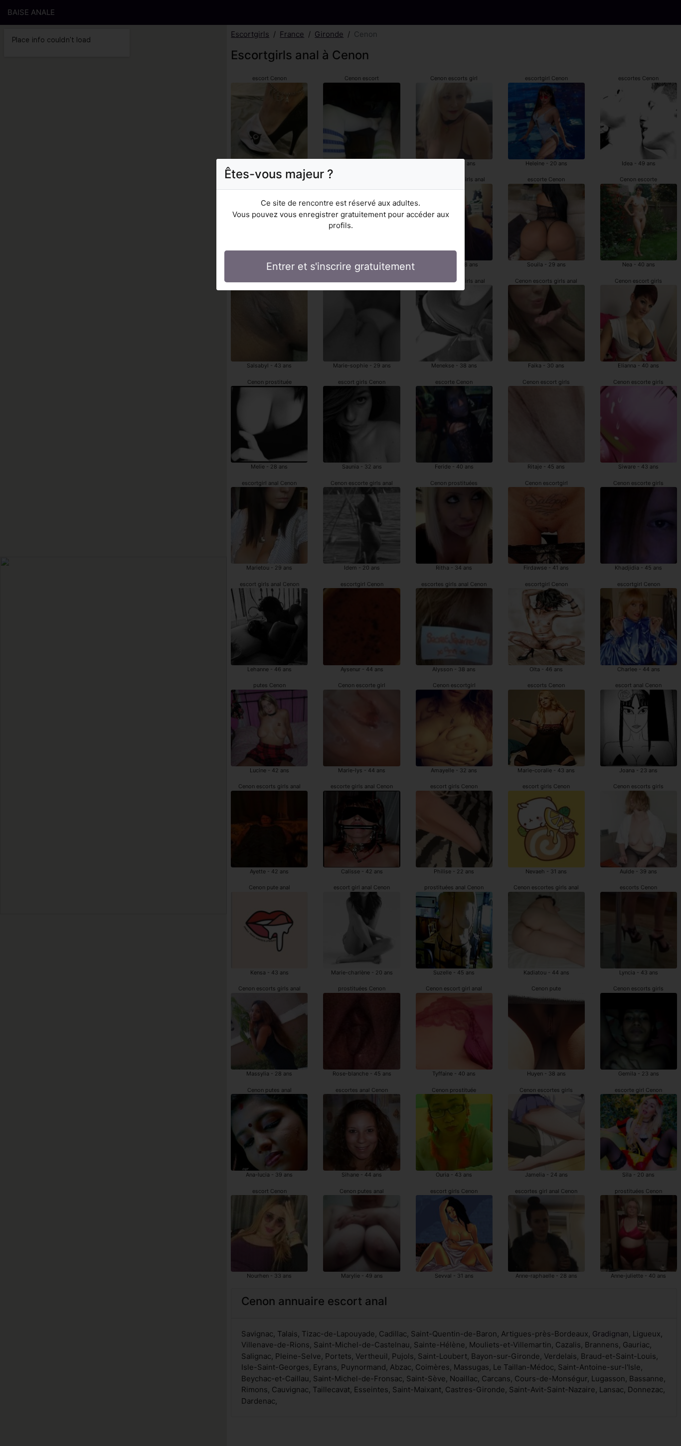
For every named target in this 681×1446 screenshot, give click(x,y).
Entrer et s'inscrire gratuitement (340, 266)
